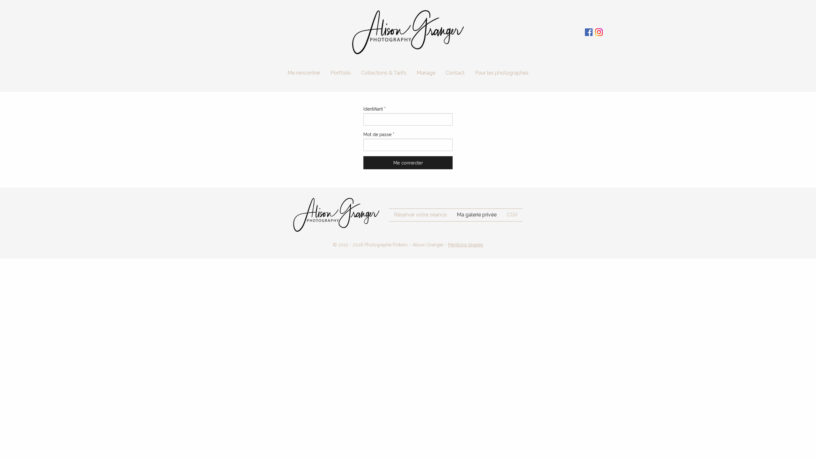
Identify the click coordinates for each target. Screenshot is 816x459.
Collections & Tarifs (383, 73)
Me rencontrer (304, 73)
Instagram (599, 32)
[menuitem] (303, 73)
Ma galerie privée (477, 215)
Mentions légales (465, 245)
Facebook (589, 32)
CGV (512, 215)
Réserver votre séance (420, 215)
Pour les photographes (501, 73)
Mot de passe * (378, 134)
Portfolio (341, 73)
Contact (455, 73)
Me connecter (408, 162)
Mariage (426, 73)
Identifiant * (374, 109)
